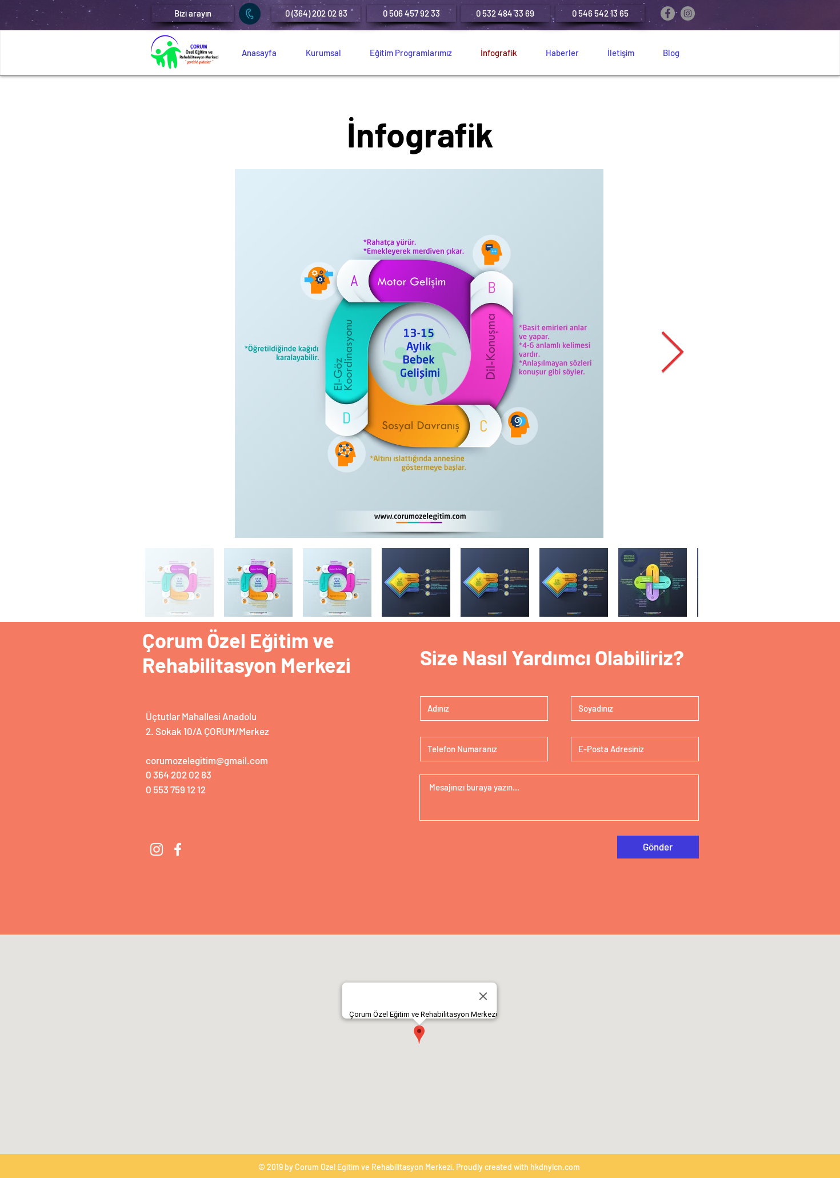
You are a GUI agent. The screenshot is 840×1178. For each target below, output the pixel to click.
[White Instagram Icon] (156, 849)
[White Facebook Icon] (177, 849)
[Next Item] (672, 354)
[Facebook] (668, 13)
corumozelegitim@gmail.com (207, 760)
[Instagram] (688, 13)
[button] (192, 13)
